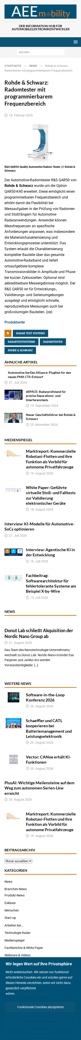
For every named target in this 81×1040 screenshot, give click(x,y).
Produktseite (14, 322)
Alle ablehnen (40, 1031)
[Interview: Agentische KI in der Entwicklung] (13, 552)
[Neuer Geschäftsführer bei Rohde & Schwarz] (13, 418)
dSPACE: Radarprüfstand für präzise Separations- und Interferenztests (46, 396)
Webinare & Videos (17, 955)
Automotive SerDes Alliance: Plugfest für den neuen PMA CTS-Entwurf (39, 374)
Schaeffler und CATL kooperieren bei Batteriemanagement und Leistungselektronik (49, 728)
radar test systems (30, 333)
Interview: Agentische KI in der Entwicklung (50, 552)
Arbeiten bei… (13, 925)
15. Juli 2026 (39, 597)
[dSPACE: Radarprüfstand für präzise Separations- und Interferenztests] (13, 395)
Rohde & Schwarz (20, 350)
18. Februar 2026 (21, 115)
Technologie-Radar (17, 933)
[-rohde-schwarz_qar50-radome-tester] (40, 161)
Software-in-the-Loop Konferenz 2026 (45, 697)
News (9, 611)
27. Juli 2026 (18, 535)
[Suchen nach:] (40, 52)
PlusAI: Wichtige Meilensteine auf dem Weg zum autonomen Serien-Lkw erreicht (39, 788)
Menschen (11, 910)
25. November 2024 (44, 424)
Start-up (10, 918)
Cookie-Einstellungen (40, 1019)
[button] (75, 41)
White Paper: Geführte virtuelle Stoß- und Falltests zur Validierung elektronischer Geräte (51, 495)
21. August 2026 (20, 643)
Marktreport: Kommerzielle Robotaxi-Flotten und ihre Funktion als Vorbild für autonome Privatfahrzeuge (51, 459)
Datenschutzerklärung (31, 993)
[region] (40, 998)
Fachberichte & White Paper (23, 948)
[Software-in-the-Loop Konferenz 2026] (13, 697)
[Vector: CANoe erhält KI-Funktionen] (13, 759)
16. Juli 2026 (39, 561)
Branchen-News (15, 889)
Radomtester (53, 341)
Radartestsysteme (21, 341)
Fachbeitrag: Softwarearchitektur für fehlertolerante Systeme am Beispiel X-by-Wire (51, 583)
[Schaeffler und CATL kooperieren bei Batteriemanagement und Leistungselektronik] (13, 723)
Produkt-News (14, 895)
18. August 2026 (41, 509)
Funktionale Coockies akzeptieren (40, 1007)
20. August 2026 (41, 706)
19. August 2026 (41, 473)
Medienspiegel (18, 440)
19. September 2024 (44, 405)
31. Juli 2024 (18, 382)
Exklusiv (10, 903)
